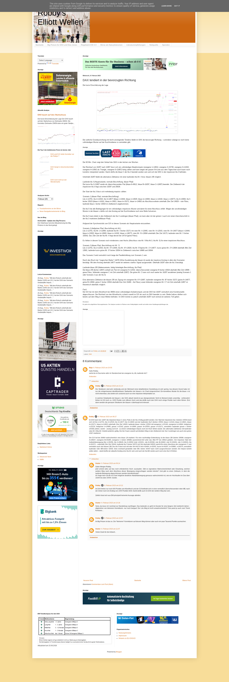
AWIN (42, 459)
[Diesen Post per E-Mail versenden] (115, 351)
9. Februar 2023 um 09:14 (110, 463)
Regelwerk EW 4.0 (88, 45)
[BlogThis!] (118, 351)
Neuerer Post (88, 580)
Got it (177, 6)
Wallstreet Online (46, 447)
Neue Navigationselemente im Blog (52, 211)
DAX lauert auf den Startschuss (52, 115)
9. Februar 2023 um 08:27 (107, 417)
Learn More (166, 6)
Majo (91, 368)
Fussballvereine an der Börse (50, 209)
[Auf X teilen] (120, 351)
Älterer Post (186, 580)
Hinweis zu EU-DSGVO (127, 638)
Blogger (119, 652)
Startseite (39, 45)
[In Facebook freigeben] (123, 351)
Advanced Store (45, 457)
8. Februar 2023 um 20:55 (102, 368)
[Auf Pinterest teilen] (125, 351)
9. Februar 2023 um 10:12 (113, 485)
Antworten (92, 376)
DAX (90, 354)
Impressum (123, 636)
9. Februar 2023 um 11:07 (110, 529)
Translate (55, 64)
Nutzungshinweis (125, 633)
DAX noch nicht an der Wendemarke (58, 181)
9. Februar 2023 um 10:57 (113, 518)
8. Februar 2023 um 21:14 (113, 386)
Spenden (166, 45)
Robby (97, 386)
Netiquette (153, 45)
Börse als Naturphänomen (111, 45)
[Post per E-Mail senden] (111, 351)
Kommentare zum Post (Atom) (102, 584)
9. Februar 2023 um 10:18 (110, 503)
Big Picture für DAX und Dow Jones (62, 45)
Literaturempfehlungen (136, 45)
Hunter (98, 463)
